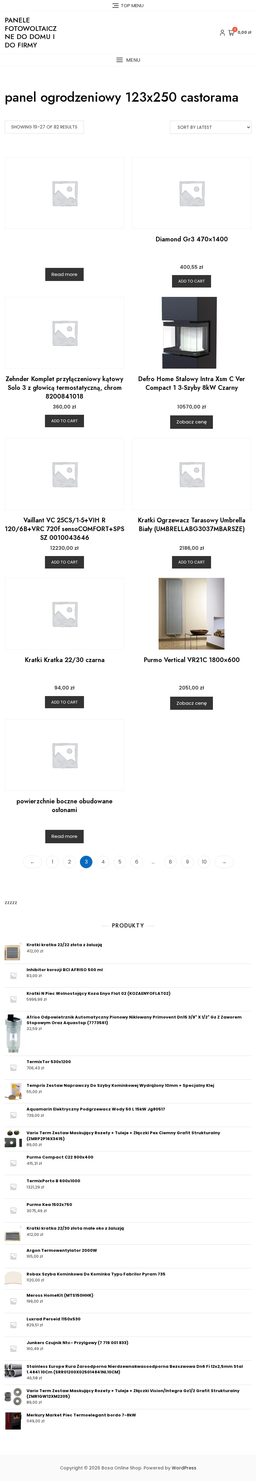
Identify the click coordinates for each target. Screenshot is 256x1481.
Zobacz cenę (191, 422)
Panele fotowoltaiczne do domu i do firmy (31, 32)
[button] (128, 60)
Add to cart (191, 281)
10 (204, 861)
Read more (64, 274)
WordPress (184, 1468)
